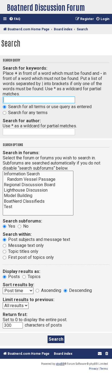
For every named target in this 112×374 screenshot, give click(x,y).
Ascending (50, 290)
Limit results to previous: (28, 299)
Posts (13, 276)
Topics (34, 276)
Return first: (15, 314)
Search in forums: (21, 152)
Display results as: (21, 271)
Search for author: (22, 120)
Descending (80, 290)
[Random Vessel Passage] (38, 179)
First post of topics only (30, 257)
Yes (11, 226)
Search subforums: (22, 221)
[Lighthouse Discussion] (38, 190)
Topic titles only (22, 251)
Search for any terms (27, 112)
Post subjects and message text (38, 239)
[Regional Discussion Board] (38, 185)
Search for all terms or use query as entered (49, 106)
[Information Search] (38, 174)
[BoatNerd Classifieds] (38, 201)
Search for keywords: (25, 68)
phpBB (60, 363)
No (25, 226)
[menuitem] (14, 19)
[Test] (38, 206)
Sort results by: (18, 284)
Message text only (25, 245)
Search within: (17, 234)
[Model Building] (38, 195)
